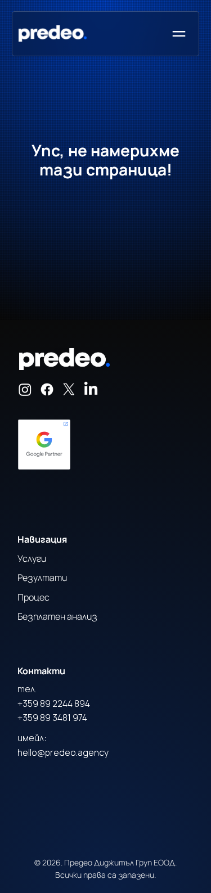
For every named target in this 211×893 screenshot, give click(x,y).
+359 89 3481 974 (52, 717)
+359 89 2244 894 (53, 703)
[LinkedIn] (91, 389)
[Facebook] (47, 389)
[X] (69, 389)
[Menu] (179, 33)
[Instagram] (25, 389)
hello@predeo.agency (63, 752)
